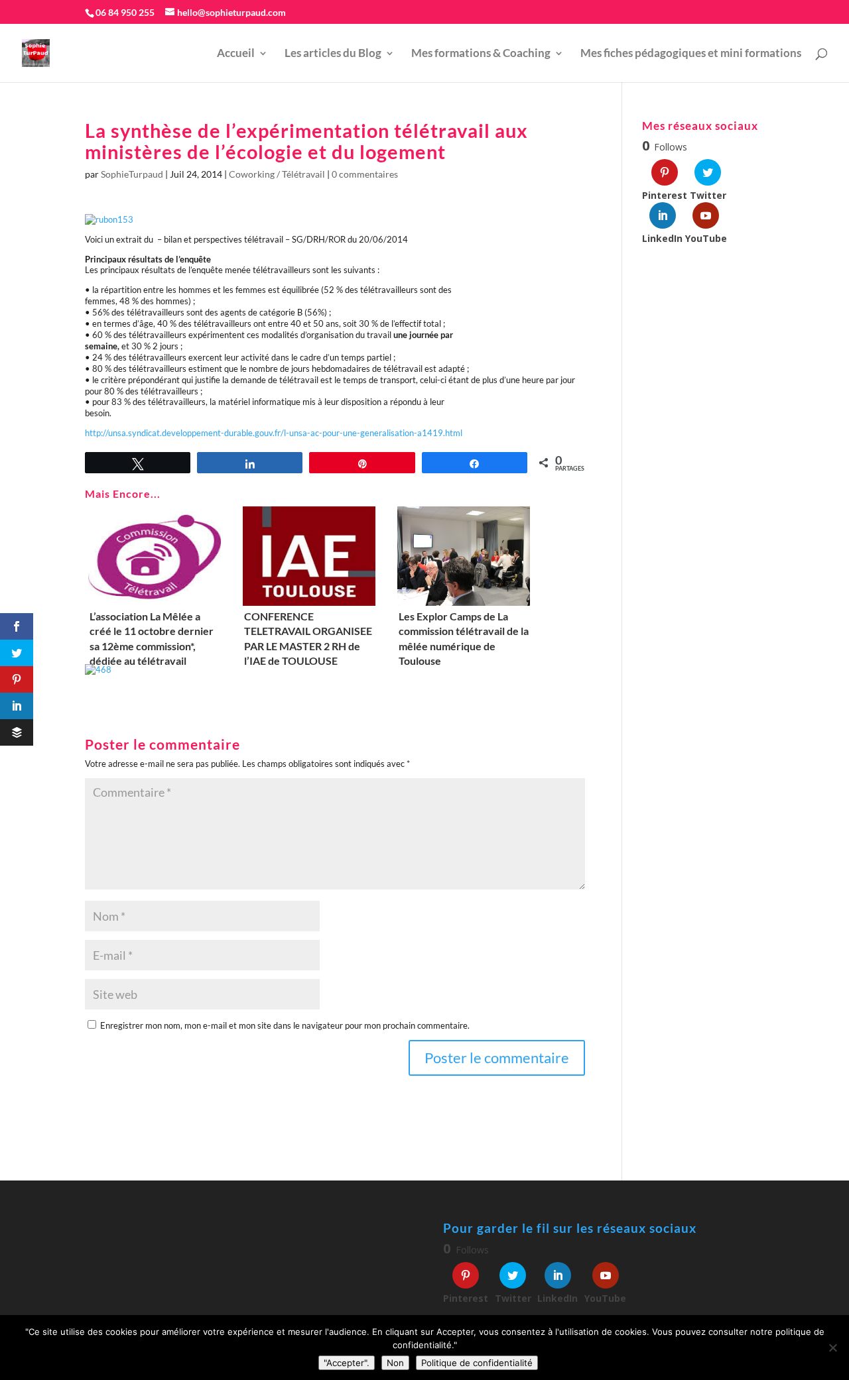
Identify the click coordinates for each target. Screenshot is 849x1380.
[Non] (832, 1347)
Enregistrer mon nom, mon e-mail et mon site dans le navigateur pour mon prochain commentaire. (285, 1025)
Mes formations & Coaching (481, 54)
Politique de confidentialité (477, 1362)
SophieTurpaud (132, 174)
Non (395, 1362)
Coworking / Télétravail (277, 174)
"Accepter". (346, 1362)
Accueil (236, 54)
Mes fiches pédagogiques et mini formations (690, 54)
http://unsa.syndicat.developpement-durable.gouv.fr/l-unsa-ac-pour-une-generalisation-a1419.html (273, 433)
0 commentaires (365, 174)
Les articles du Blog (333, 54)
